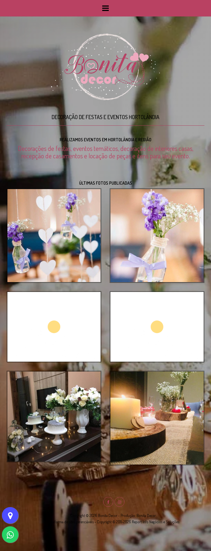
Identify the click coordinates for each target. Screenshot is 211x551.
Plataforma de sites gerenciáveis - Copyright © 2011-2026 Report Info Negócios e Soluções (113, 521)
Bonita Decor (146, 515)
